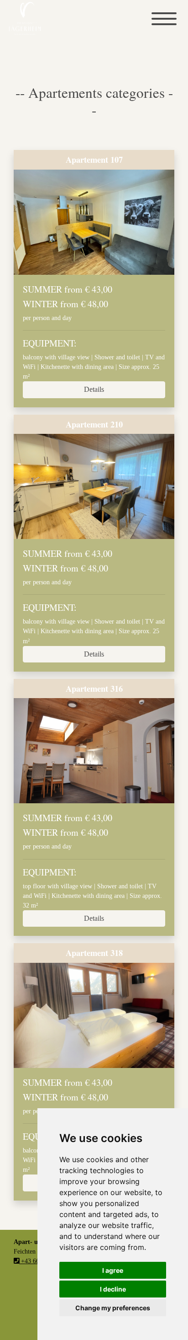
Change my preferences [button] (112, 1308)
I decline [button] (113, 1289)
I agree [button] (112, 1270)
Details (94, 389)
